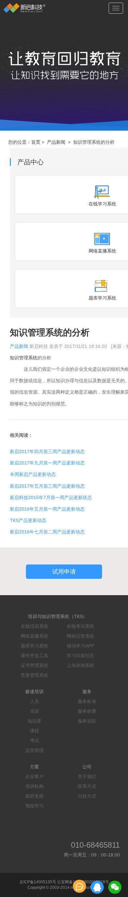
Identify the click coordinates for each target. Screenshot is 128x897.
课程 (34, 730)
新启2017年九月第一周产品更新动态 (47, 462)
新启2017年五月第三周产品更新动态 (47, 486)
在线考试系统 (80, 626)
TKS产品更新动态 (28, 520)
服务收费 (87, 711)
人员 (34, 701)
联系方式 (87, 786)
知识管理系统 (23, 357)
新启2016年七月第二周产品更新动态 (47, 531)
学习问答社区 (80, 655)
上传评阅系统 (80, 665)
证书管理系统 (34, 665)
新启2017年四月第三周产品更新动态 (47, 451)
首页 (35, 142)
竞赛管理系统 (34, 675)
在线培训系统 (34, 626)
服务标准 (87, 701)
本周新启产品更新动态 (33, 474)
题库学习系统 (34, 645)
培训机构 (34, 786)
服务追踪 (87, 721)
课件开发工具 (34, 655)
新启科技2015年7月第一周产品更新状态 (51, 497)
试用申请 (64, 571)
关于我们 (87, 776)
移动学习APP (80, 645)
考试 (34, 740)
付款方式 (87, 796)
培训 (34, 711)
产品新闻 (56, 142)
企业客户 (34, 776)
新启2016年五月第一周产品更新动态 (47, 509)
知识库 (34, 721)
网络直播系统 (34, 636)
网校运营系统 (80, 636)
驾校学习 (34, 805)
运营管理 (34, 750)
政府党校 (34, 796)
